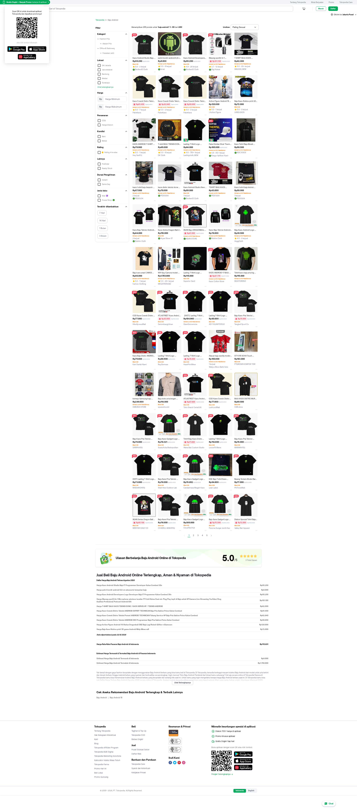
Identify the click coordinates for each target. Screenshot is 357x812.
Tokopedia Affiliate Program (106, 748)
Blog (96, 743)
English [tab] (251, 791)
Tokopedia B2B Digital (103, 752)
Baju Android (102, 698)
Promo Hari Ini (100, 768)
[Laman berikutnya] (211, 535)
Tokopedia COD (138, 735)
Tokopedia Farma (101, 764)
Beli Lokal (98, 773)
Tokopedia (100, 20)
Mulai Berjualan (317, 2)
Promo (331, 2)
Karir (96, 739)
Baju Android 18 (116, 698)
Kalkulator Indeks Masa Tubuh (107, 760)
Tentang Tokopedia (298, 2)
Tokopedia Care (346, 2)
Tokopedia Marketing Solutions (107, 756)
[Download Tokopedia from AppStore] (243, 761)
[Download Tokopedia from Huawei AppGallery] (243, 767)
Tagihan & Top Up (139, 731)
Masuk (321, 9)
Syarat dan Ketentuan (141, 768)
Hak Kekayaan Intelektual (105, 735)
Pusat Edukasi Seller (140, 749)
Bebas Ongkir (137, 739)
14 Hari (102, 220)
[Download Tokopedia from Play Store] (243, 754)
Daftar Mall (136, 754)
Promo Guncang (101, 777)
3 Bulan (102, 236)
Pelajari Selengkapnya (220, 774)
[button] (344, 14)
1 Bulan (102, 228)
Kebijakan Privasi (139, 772)
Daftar (333, 9)
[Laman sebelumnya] (184, 535)
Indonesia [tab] (240, 791)
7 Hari (102, 213)
